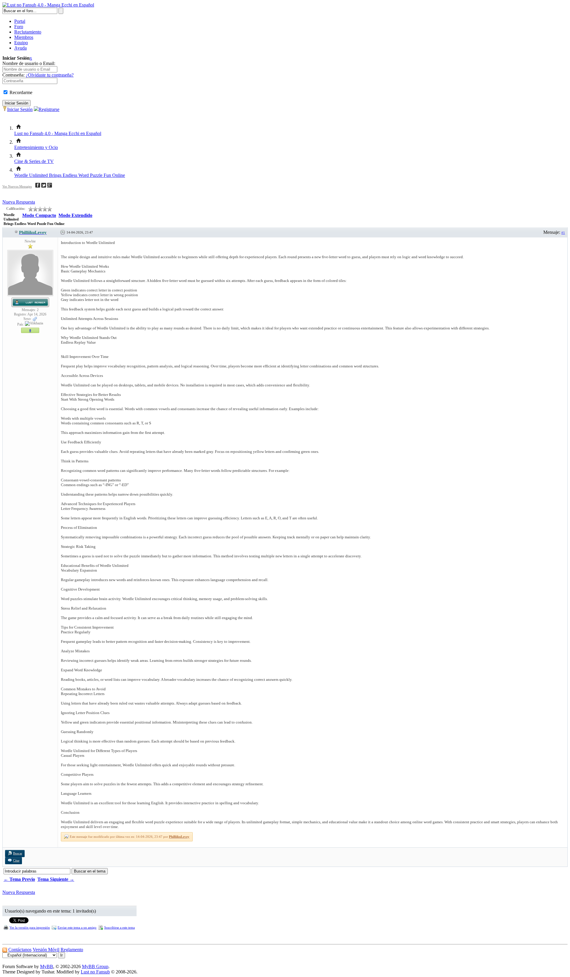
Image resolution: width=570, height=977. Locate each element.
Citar (16, 860)
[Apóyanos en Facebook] (37, 185)
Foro (18, 26)
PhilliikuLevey (179, 836)
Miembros (23, 37)
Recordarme (20, 92)
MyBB (46, 966)
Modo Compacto (39, 215)
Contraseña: (13, 74)
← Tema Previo (19, 879)
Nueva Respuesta (18, 201)
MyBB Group (95, 966)
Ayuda (20, 47)
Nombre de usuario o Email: (28, 63)
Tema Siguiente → (55, 879)
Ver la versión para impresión (30, 927)
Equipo (21, 42)
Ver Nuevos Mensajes (17, 186)
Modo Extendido (75, 215)
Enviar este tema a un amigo (77, 927)
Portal (19, 21)
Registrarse (49, 109)
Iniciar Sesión (20, 109)
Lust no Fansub (95, 971)
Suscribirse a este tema (119, 927)
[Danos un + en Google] (49, 185)
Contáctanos (19, 949)
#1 (563, 232)
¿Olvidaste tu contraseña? (50, 74)
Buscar (17, 853)
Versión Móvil (46, 949)
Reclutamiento (27, 31)
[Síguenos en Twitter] (43, 185)
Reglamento (72, 949)
